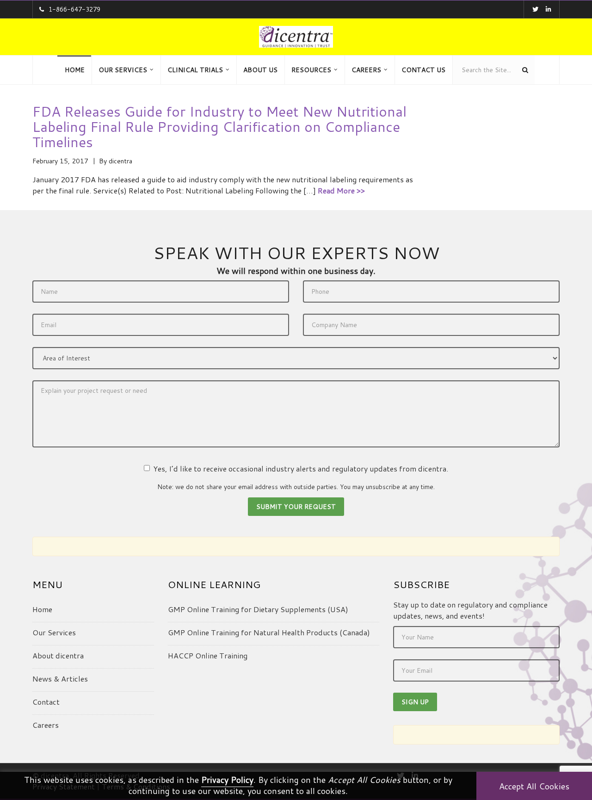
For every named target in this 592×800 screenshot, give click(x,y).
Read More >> (341, 190)
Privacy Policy (227, 780)
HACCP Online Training (207, 655)
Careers (45, 724)
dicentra (120, 161)
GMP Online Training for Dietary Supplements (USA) (258, 609)
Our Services (54, 632)
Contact (46, 701)
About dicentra (58, 655)
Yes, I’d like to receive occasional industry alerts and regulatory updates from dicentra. (300, 468)
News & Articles (60, 678)
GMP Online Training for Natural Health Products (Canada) (269, 632)
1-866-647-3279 (74, 9)
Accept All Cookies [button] (534, 786)
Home (42, 609)
